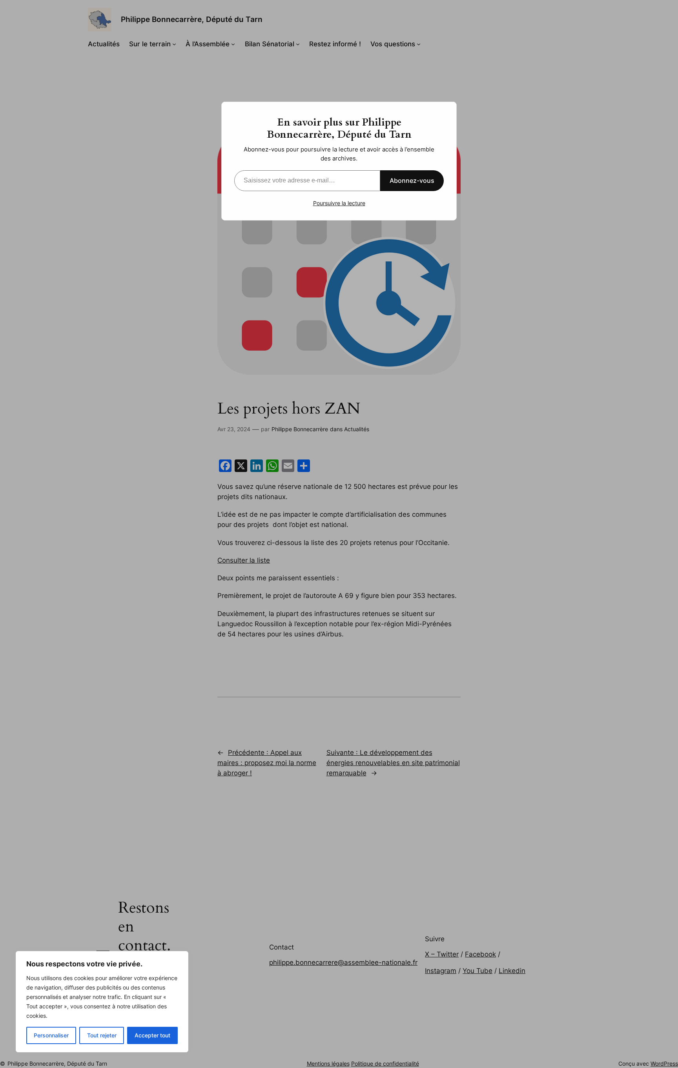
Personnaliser (51, 1035)
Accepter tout (152, 1035)
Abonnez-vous (412, 180)
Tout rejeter (102, 1035)
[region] (102, 1001)
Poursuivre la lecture (339, 203)
